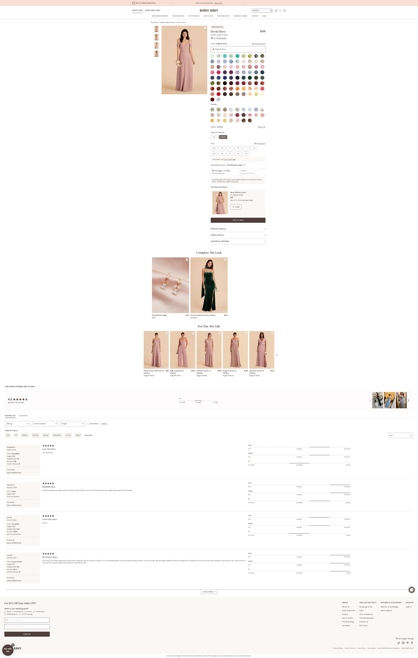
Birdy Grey (137, 10)
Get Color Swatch (258, 44)
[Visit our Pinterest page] (407, 642)
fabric (25, 435)
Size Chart (261, 143)
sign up (27, 634)
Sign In (409, 607)
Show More (208, 592)
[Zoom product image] (184, 60)
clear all (104, 423)
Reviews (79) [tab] (10, 416)
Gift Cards (363, 625)
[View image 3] (156, 45)
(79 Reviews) (221, 38)
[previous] (141, 354)
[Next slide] (245, 3)
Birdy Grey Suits (348, 610)
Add (238, 207)
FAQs (361, 610)
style (68, 435)
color (45, 435)
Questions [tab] (23, 416)
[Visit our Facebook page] (412, 642)
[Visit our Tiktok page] (398, 642)
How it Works (347, 618)
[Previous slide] (173, 3)
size (8, 435)
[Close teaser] (13, 645)
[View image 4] (156, 54)
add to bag (238, 220)
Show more (88, 435)
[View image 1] (156, 29)
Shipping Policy (365, 607)
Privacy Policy (361, 648)
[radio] (212, 56)
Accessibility (371, 648)
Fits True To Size (230, 159)
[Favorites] (280, 10)
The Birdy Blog (348, 622)
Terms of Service (350, 648)
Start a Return (386, 610)
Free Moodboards (366, 618)
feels (78, 435)
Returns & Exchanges (389, 607)
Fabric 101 (261, 127)
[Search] (262, 10)
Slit (214, 137)
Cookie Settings (338, 648)
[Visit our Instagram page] (403, 642)
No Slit (223, 137)
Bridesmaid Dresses (167, 22)
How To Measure (366, 614)
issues (35, 435)
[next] (277, 354)
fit (16, 435)
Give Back (346, 625)
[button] (7, 650)
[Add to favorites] (205, 28)
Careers (345, 614)
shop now (228, 3)
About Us (346, 607)
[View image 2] (156, 37)
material (57, 435)
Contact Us (363, 622)
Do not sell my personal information (388, 648)
